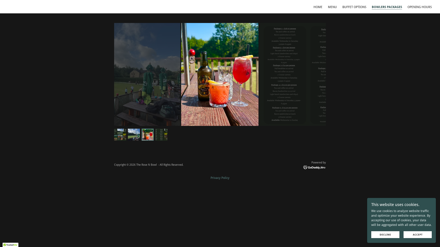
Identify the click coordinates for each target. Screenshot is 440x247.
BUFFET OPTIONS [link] (354, 7)
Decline (385, 234)
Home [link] (318, 7)
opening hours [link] (420, 7)
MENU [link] (332, 7)
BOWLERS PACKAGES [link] (387, 7)
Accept (418, 234)
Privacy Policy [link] (220, 178)
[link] (112, 7)
